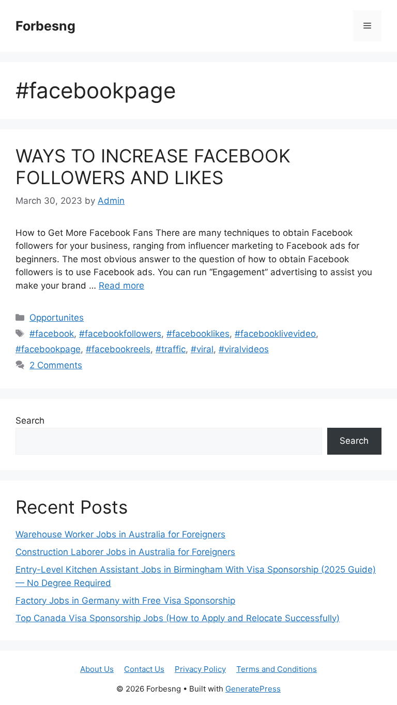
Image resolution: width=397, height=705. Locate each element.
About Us (97, 669)
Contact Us (144, 669)
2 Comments (55, 365)
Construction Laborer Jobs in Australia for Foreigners (125, 552)
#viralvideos (244, 349)
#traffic (171, 349)
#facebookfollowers (120, 333)
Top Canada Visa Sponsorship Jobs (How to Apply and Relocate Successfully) (178, 618)
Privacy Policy (200, 669)
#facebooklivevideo (275, 333)
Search (30, 420)
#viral (202, 349)
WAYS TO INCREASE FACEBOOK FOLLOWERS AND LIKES (153, 166)
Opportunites (56, 317)
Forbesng (45, 26)
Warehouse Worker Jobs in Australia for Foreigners (120, 534)
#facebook (51, 333)
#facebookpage (48, 349)
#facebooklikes (198, 333)
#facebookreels (118, 349)
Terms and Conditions (276, 669)
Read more (121, 285)
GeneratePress (253, 689)
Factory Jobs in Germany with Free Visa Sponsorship (125, 600)
